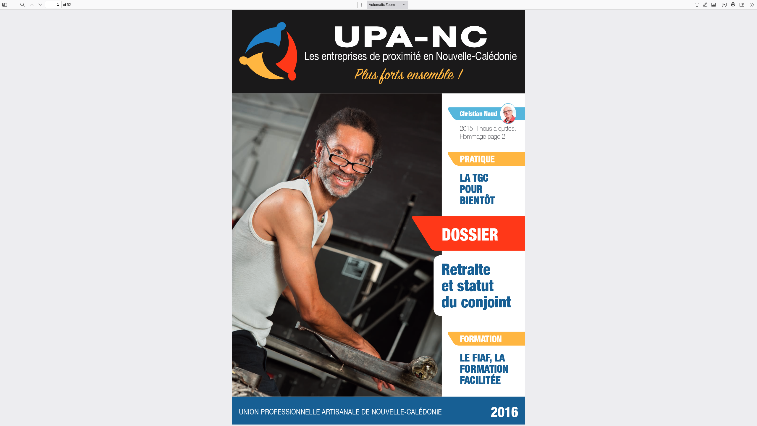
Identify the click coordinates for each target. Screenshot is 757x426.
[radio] (697, 5)
